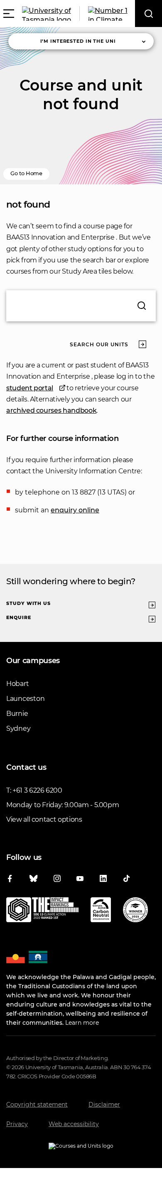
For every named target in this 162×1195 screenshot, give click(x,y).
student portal (29, 388)
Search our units (99, 344)
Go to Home (26, 173)
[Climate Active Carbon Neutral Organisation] (101, 911)
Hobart (17, 684)
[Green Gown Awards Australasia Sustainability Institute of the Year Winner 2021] (135, 911)
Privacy (17, 1124)
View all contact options (44, 819)
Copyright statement (37, 1104)
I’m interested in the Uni (78, 41)
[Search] (142, 305)
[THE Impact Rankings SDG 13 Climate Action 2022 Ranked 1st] (42, 911)
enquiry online (75, 510)
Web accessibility (74, 1124)
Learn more (82, 1022)
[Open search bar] (148, 13)
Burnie (17, 713)
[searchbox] (81, 305)
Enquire (18, 617)
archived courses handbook (51, 410)
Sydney (18, 728)
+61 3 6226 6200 (37, 790)
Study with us (28, 603)
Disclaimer (104, 1104)
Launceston (25, 699)
